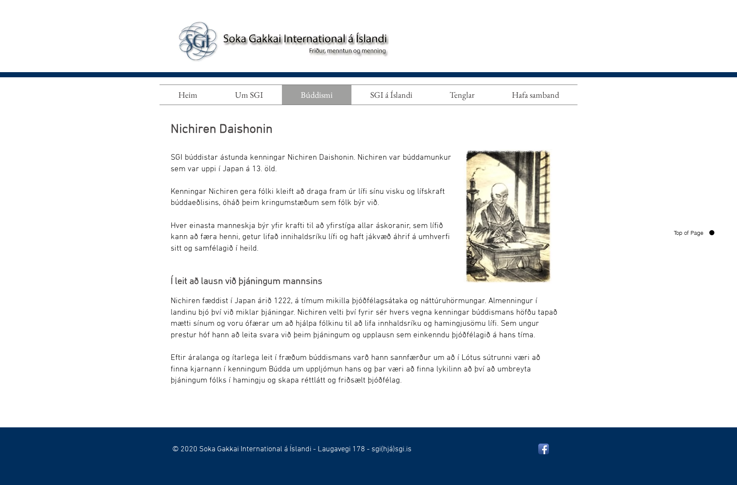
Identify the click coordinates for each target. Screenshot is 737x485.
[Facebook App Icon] (543, 449)
